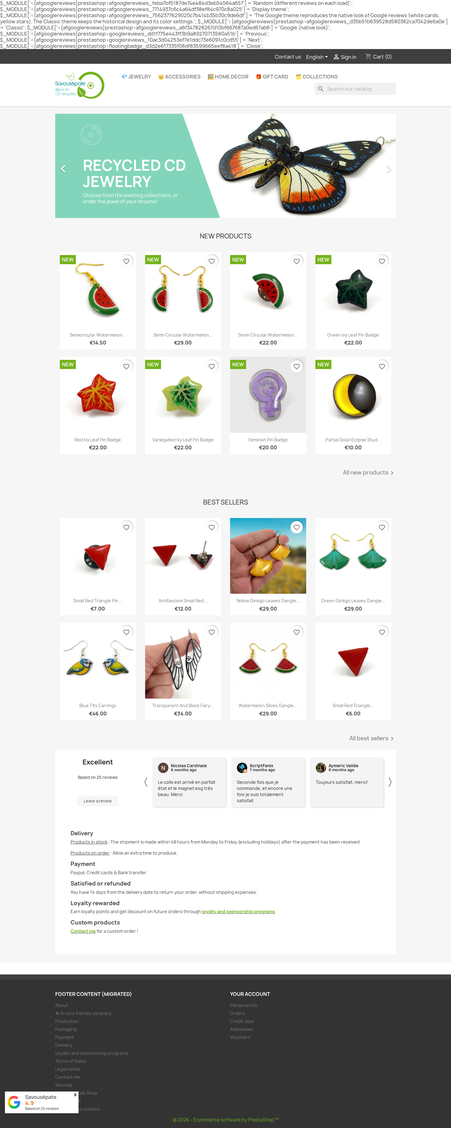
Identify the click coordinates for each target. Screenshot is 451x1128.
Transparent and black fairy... (183, 705)
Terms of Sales (70, 1061)
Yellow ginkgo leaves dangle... (268, 601)
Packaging (66, 1029)
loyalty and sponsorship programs (238, 911)
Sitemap (63, 1085)
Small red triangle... (353, 705)
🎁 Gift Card (272, 76)
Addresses (241, 1029)
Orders (237, 1013)
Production (67, 1021)
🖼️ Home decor (228, 76)
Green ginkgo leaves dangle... (353, 601)
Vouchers (240, 1037)
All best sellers (372, 738)
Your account (250, 994)
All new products (369, 473)
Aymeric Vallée (343, 766)
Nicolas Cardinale (189, 766)
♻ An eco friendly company (83, 1013)
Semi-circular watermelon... (183, 335)
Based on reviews (42, 1108)
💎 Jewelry (136, 76)
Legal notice (68, 1069)
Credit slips (242, 1021)
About (61, 1005)
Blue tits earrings (97, 705)
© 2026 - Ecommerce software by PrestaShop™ (226, 1120)
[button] (80, 166)
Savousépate (40, 1097)
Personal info (244, 1005)
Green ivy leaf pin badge (353, 335)
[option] (225, 166)
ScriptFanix (261, 766)
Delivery (82, 833)
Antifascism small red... (183, 601)
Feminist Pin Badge (268, 440)
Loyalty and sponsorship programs (91, 1053)
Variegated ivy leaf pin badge (183, 440)
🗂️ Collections (316, 76)
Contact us (288, 56)
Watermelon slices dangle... (268, 705)
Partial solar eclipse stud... (353, 440)
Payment (83, 864)
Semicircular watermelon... (98, 335)
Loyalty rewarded (95, 903)
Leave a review (98, 801)
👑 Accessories (179, 76)
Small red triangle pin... (97, 601)
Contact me (83, 931)
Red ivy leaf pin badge (98, 440)
